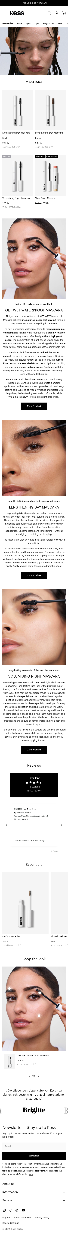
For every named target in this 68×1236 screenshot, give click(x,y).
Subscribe (34, 1156)
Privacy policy (42, 1218)
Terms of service (22, 1218)
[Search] (49, 13)
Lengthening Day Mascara (16, 133)
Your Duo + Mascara (45, 198)
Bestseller (7, 23)
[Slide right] (38, 1076)
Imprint (6, 1218)
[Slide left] (29, 1076)
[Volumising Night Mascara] (17, 175)
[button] (6, 825)
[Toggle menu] (3, 13)
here (31, 1174)
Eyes (28, 23)
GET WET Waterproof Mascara (33, 1056)
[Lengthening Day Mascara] (17, 110)
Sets (59, 23)
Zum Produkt (34, 406)
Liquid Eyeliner (59, 936)
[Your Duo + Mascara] (50, 175)
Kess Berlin (17, 1229)
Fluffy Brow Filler (11, 936)
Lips (37, 23)
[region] (34, 825)
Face (19, 23)
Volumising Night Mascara (16, 198)
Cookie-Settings (10, 1223)
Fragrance (48, 23)
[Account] (57, 13)
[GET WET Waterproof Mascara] (9, 1061)
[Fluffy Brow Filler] (25, 903)
